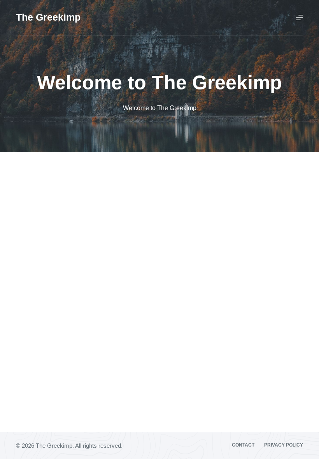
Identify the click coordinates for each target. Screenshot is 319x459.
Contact (243, 445)
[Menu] (299, 17)
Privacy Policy (283, 445)
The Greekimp (48, 17)
